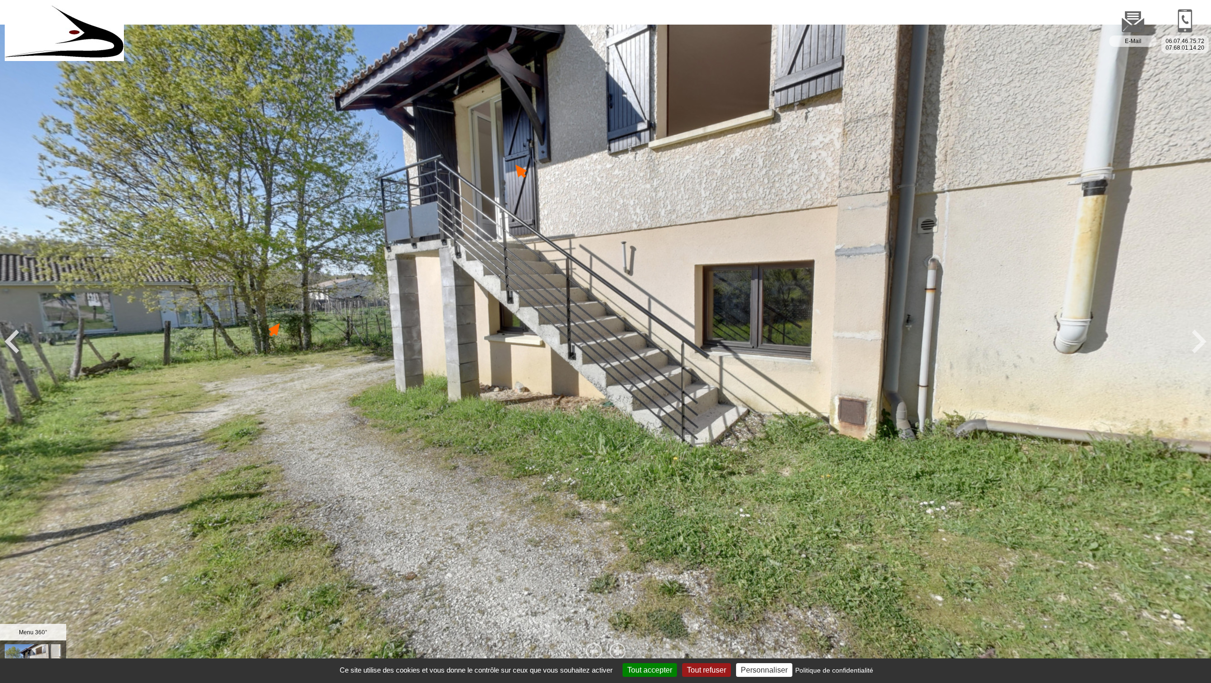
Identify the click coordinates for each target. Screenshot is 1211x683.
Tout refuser (706, 670)
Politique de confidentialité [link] (834, 670)
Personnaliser (764, 670)
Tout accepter (649, 670)
